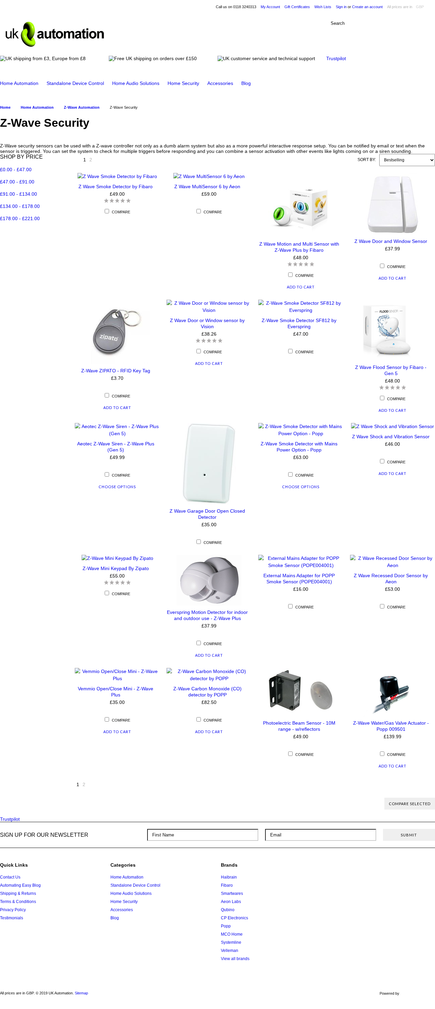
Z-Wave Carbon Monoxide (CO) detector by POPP (207, 691)
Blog (246, 83)
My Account (270, 7)
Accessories (220, 83)
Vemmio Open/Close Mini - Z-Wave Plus (115, 691)
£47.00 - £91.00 (17, 181)
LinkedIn (414, 867)
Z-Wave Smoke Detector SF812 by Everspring (299, 323)
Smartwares (232, 893)
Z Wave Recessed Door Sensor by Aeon (391, 578)
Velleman (229, 950)
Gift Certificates (297, 7)
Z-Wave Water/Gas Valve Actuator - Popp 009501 (391, 726)
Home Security (183, 83)
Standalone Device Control (75, 83)
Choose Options (117, 486)
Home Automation (19, 83)
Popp (226, 926)
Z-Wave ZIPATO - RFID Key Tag (115, 370)
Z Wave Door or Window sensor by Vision (207, 323)
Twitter (375, 867)
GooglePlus (401, 867)
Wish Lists (322, 7)
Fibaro (227, 885)
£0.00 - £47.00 (16, 169)
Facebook (388, 867)
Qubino (227, 909)
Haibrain (229, 877)
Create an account (367, 7)
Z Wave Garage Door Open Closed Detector (207, 514)
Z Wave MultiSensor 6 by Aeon (207, 186)
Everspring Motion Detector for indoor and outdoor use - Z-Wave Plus (207, 615)
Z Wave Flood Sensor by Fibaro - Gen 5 (391, 370)
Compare (121, 212)
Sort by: (367, 159)
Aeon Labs (231, 901)
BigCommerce (419, 993)
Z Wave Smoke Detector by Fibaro (116, 186)
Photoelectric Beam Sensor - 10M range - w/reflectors (299, 726)
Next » (99, 161)
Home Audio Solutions (135, 83)
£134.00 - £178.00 (20, 206)
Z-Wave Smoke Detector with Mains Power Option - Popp (299, 447)
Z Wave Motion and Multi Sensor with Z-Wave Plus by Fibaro (299, 247)
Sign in (341, 7)
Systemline (231, 942)
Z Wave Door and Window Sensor (390, 241)
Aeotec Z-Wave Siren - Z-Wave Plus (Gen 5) (115, 447)
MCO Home (232, 934)
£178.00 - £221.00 (20, 218)
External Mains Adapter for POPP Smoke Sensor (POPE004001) (299, 578)
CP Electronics (234, 918)
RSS (427, 867)
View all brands (235, 958)
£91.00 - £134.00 (18, 194)
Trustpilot (336, 58)
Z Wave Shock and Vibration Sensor (391, 436)
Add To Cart (301, 287)
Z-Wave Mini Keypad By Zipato (116, 568)
